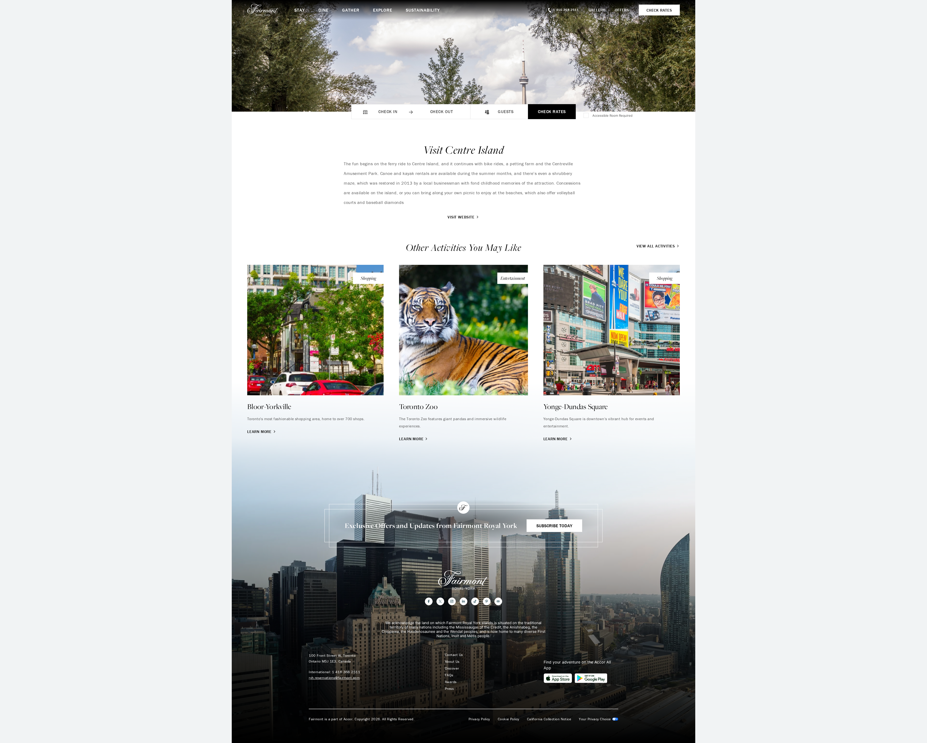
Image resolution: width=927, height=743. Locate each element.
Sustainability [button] (423, 10)
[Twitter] (440, 601)
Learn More (259, 431)
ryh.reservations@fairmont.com (334, 677)
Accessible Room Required (612, 115)
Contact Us (454, 655)
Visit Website (461, 217)
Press (449, 688)
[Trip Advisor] (498, 601)
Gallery (597, 9)
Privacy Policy (479, 719)
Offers (622, 9)
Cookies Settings (598, 719)
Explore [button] (382, 10)
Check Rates (552, 111)
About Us (452, 661)
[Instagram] (452, 601)
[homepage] (270, 10)
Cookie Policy (508, 719)
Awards (451, 682)
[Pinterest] (487, 601)
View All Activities (656, 246)
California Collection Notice (549, 719)
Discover (452, 668)
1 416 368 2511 (346, 672)
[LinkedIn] (463, 601)
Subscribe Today (554, 525)
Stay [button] (299, 10)
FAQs (449, 675)
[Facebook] (429, 601)
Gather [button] (350, 10)
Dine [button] (323, 10)
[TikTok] (475, 601)
